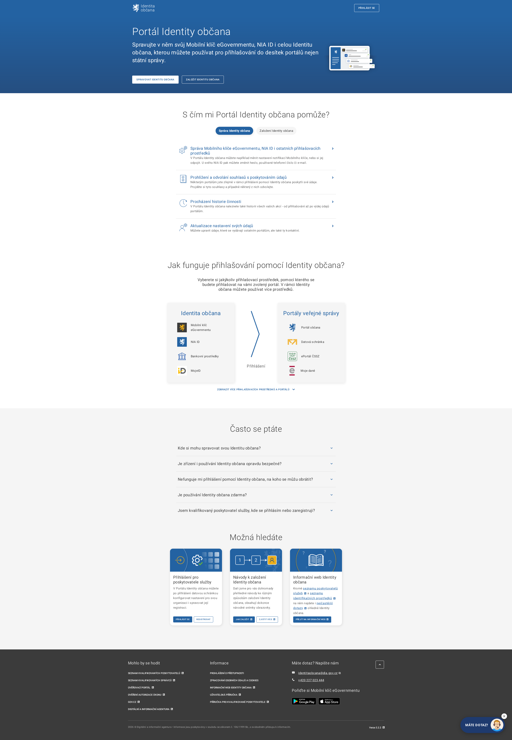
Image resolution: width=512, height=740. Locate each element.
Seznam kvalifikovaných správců (150, 680)
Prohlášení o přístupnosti (227, 673)
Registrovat (203, 619)
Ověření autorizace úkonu (144, 694)
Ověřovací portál (139, 687)
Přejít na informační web (310, 619)
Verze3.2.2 (375, 727)
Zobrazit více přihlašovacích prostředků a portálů (253, 389)
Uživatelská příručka (223, 694)
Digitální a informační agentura (148, 709)
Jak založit (242, 619)
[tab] (234, 131)
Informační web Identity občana (231, 687)
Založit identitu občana (203, 79)
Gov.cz (132, 702)
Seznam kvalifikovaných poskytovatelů (154, 673)
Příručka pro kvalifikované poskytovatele (237, 702)
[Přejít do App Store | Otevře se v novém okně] (329, 701)
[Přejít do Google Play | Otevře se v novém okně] (304, 701)
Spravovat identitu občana (155, 79)
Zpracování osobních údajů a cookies (234, 680)
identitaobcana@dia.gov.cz (318, 673)
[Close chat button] (504, 716)
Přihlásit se (183, 619)
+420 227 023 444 (311, 680)
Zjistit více (265, 619)
